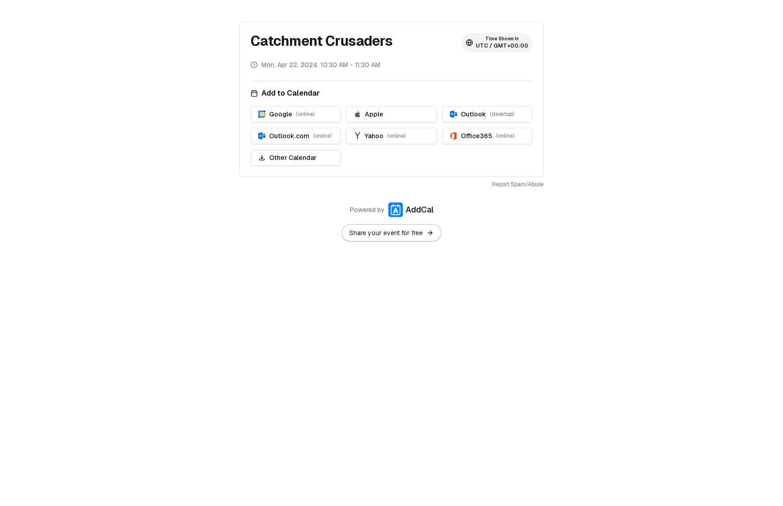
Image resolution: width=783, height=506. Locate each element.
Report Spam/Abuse (518, 184)
